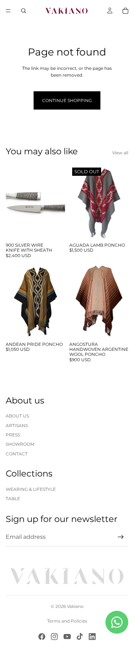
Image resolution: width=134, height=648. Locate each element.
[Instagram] (54, 636)
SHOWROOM (20, 444)
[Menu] (8, 11)
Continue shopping (67, 100)
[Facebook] (42, 636)
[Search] (23, 11)
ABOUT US (17, 416)
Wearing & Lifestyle (31, 489)
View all (120, 152)
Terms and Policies (67, 621)
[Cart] (125, 11)
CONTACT (17, 453)
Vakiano (75, 606)
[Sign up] (120, 537)
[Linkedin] (92, 636)
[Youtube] (67, 636)
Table (13, 498)
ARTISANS (17, 425)
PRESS (13, 434)
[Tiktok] (79, 636)
